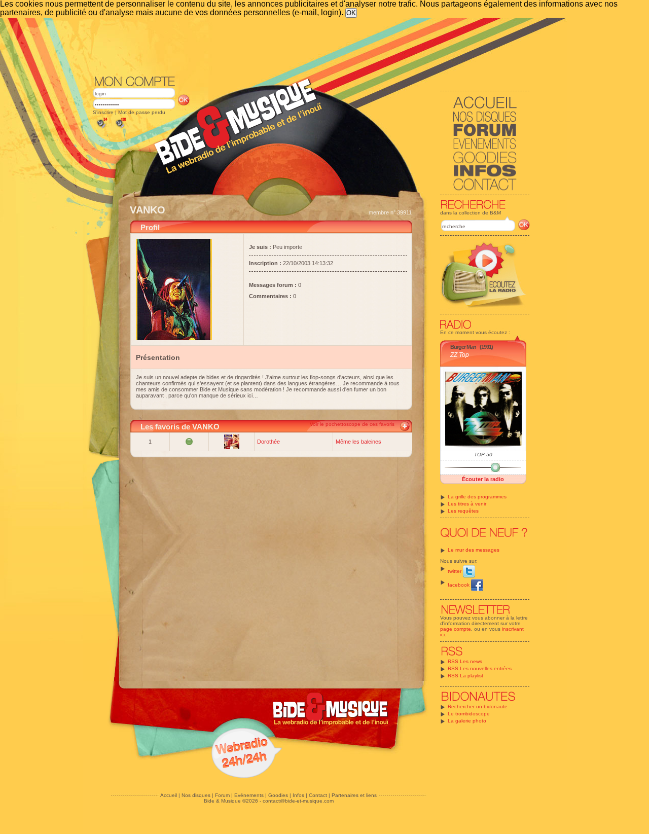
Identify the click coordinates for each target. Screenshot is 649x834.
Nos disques (196, 795)
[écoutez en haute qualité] (120, 128)
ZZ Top (459, 354)
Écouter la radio (483, 479)
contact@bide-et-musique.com (298, 801)
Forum (222, 795)
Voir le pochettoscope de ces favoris (352, 424)
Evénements (249, 795)
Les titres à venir (467, 503)
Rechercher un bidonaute (478, 706)
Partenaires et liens (354, 795)
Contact (318, 795)
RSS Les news (465, 661)
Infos (298, 795)
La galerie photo (467, 720)
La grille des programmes (477, 496)
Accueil (168, 795)
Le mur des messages (473, 550)
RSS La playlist (465, 675)
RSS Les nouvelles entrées (480, 668)
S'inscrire (103, 112)
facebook (459, 585)
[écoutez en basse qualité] (101, 128)
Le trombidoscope (469, 713)
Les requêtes (463, 511)
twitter (455, 571)
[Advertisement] (311, 45)
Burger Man (463, 347)
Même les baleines (358, 442)
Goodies (278, 795)
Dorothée (268, 442)
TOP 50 (483, 454)
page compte (455, 629)
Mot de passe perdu (141, 112)
